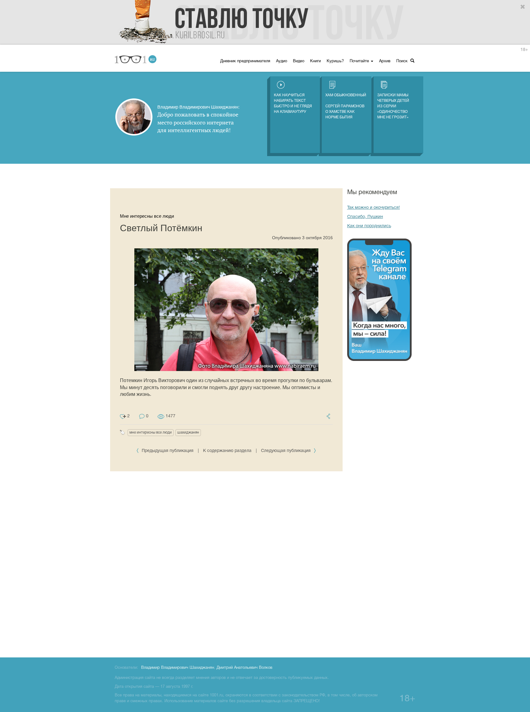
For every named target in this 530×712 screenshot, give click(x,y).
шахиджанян (188, 432)
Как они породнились (369, 226)
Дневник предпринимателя (245, 61)
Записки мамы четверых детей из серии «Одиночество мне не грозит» (393, 106)
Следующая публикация (286, 451)
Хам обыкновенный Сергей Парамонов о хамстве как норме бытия (345, 106)
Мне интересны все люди (147, 216)
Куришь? (335, 61)
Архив (384, 61)
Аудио (281, 61)
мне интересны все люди (150, 432)
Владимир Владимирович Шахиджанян (177, 668)
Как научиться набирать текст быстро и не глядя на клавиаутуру (293, 103)
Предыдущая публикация (167, 451)
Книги (315, 61)
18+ (524, 50)
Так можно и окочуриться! (373, 208)
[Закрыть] (523, 7)
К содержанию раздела (227, 451)
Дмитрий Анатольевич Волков (244, 668)
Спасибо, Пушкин (365, 217)
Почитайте (360, 61)
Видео (298, 61)
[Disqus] (226, 563)
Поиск (402, 61)
